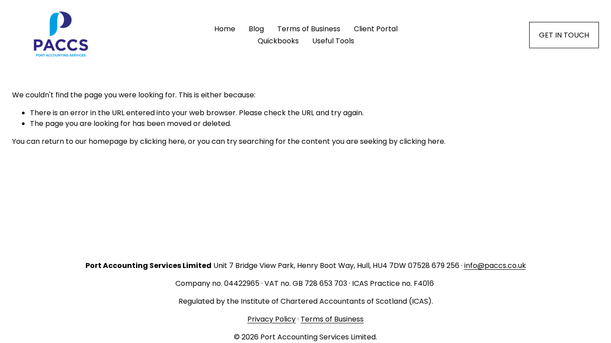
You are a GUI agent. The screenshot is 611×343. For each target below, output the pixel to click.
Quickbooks (278, 41)
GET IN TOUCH (564, 35)
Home (224, 29)
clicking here (162, 141)
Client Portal (376, 29)
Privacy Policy (271, 319)
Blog (256, 29)
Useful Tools (333, 41)
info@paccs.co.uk (495, 265)
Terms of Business (308, 29)
